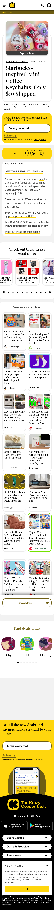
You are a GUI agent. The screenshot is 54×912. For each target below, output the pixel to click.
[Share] (41, 153)
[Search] (42, 5)
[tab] (8, 292)
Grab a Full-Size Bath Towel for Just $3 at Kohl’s (13, 454)
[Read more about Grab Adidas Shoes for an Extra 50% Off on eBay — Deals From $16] (14, 481)
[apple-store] (14, 825)
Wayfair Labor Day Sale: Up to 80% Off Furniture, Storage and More (14, 416)
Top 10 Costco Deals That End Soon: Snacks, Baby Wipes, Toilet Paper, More (39, 537)
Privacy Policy (40, 139)
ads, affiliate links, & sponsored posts (28, 104)
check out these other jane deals (22, 231)
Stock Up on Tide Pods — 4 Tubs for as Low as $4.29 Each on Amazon (14, 336)
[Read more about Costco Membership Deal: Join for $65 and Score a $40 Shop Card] (39, 321)
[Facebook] (26, 153)
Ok (27, 889)
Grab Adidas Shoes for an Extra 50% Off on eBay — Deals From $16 (14, 496)
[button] (46, 838)
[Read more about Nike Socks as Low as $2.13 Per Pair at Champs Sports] (39, 361)
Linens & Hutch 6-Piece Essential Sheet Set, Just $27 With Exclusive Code (14, 537)
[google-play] (40, 825)
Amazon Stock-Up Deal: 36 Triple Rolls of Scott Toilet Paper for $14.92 (14, 377)
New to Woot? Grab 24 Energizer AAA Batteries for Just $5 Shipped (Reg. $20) (14, 584)
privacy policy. (32, 877)
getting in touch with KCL (22, 216)
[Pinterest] (33, 153)
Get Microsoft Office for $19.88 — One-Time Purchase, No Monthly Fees (38, 457)
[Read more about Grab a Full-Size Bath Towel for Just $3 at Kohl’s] (14, 441)
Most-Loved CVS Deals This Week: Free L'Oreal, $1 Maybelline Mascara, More (39, 417)
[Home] (12, 5)
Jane (41, 179)
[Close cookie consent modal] (47, 865)
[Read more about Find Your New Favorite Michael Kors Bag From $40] (39, 481)
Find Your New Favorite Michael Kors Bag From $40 (38, 496)
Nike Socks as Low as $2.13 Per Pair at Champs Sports (39, 374)
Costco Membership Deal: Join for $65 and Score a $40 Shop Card (39, 337)
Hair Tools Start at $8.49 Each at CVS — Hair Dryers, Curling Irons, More (39, 584)
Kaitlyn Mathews (17, 61)
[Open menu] (5, 5)
